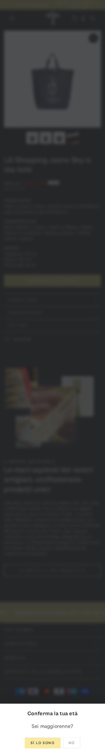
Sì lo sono (43, 743)
